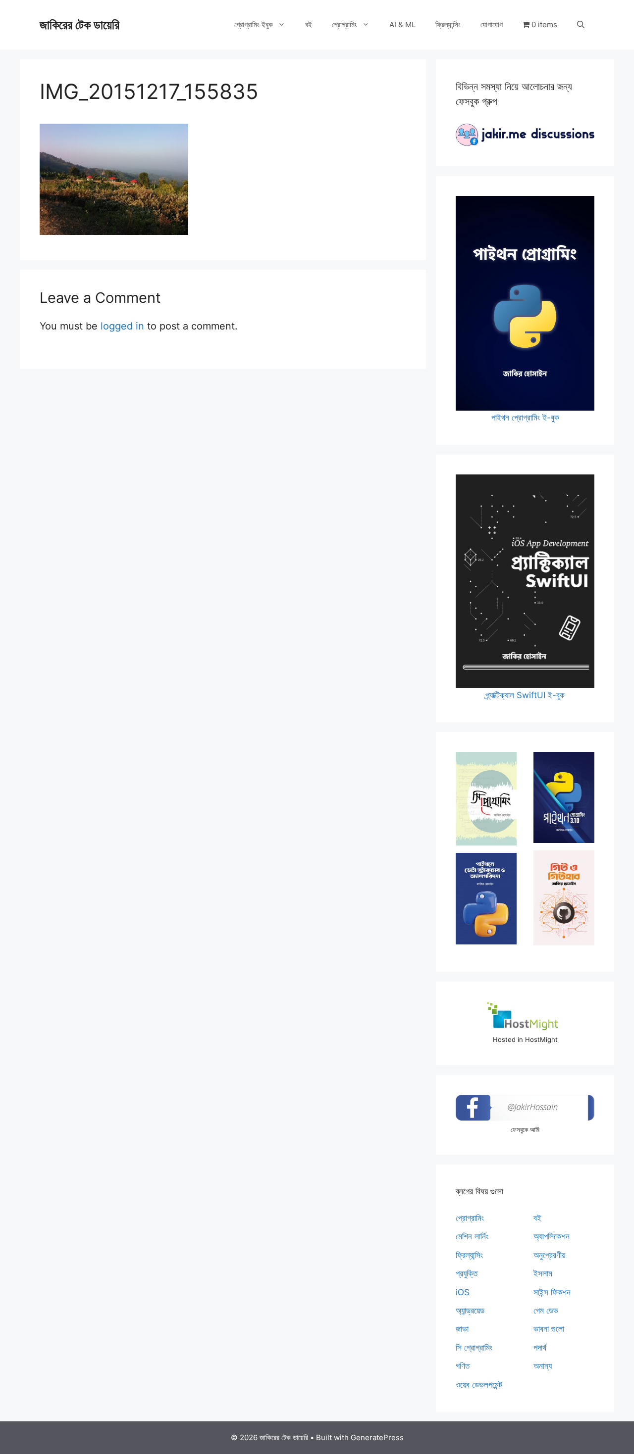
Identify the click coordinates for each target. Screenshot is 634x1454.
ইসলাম (542, 1273)
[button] (580, 25)
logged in (122, 326)
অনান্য (542, 1366)
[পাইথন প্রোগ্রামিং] (563, 797)
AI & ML (402, 24)
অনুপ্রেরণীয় (549, 1255)
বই (308, 24)
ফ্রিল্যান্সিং (448, 24)
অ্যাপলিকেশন (551, 1236)
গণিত (463, 1366)
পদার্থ (539, 1348)
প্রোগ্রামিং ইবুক (253, 24)
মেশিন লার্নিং (472, 1236)
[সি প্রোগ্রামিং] (486, 798)
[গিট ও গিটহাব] (563, 897)
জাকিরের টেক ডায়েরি (79, 24)
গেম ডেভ (545, 1310)
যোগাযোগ (491, 24)
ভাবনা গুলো (548, 1329)
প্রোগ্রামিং (344, 24)
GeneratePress (377, 1437)
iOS (463, 1292)
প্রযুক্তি (466, 1273)
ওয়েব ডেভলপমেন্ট (479, 1385)
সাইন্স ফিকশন (552, 1292)
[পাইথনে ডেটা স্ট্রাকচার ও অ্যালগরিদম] (486, 898)
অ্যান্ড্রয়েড (470, 1310)
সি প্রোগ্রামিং (474, 1348)
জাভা (462, 1329)
